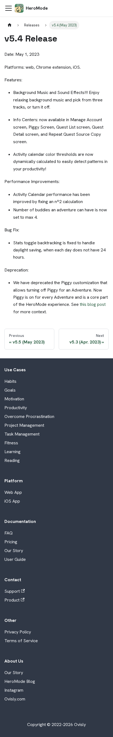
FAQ (8, 533)
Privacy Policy (17, 632)
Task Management (21, 434)
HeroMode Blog (19, 681)
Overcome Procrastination (29, 416)
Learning (12, 452)
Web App (13, 492)
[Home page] (9, 25)
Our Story (13, 550)
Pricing (10, 542)
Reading (12, 460)
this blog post (93, 304)
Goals (10, 390)
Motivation (14, 399)
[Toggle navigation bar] (8, 8)
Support (12, 591)
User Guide (15, 559)
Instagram (13, 690)
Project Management (24, 425)
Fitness (11, 443)
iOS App (12, 501)
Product (11, 600)
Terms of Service (21, 641)
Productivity (15, 408)
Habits (10, 381)
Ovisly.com (14, 699)
